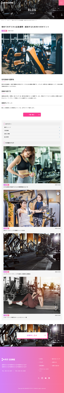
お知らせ (54, 362)
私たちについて (56, 359)
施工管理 (6, 137)
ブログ (8, 20)
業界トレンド (7, 127)
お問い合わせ (55, 365)
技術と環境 (7, 133)
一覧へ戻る (31, 114)
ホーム (3, 20)
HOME (41, 359)
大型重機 (6, 130)
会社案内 (41, 365)
